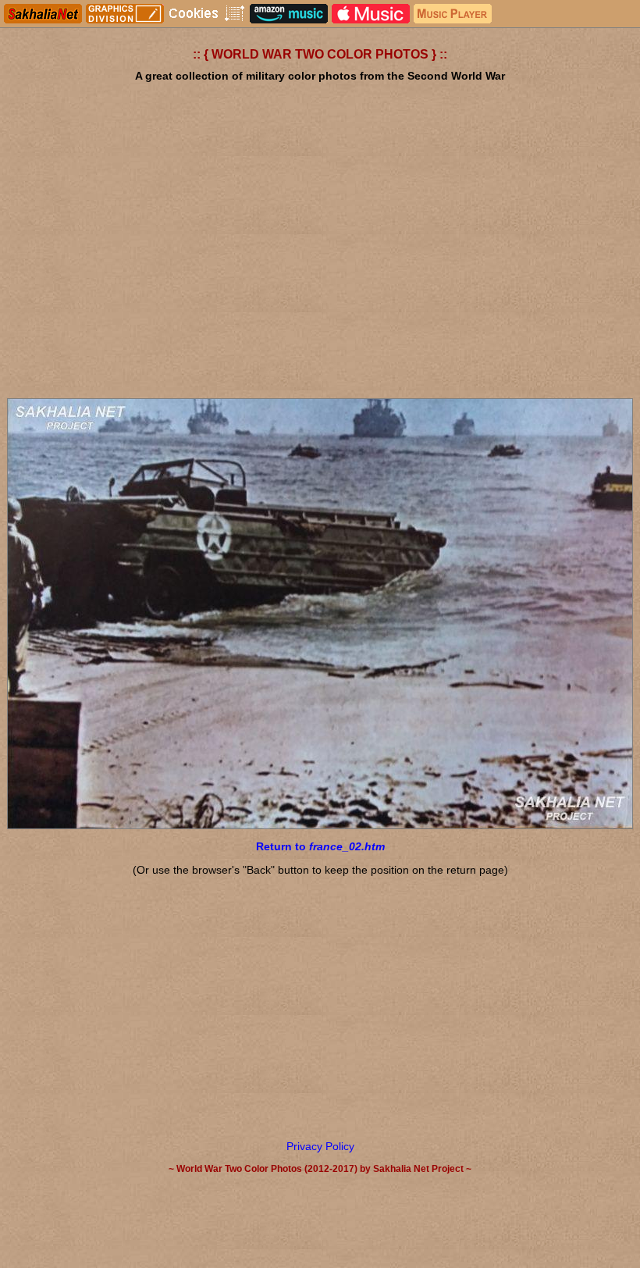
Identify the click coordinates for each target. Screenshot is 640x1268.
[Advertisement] (320, 265)
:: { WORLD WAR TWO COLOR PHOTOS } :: (320, 54)
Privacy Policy (320, 1146)
